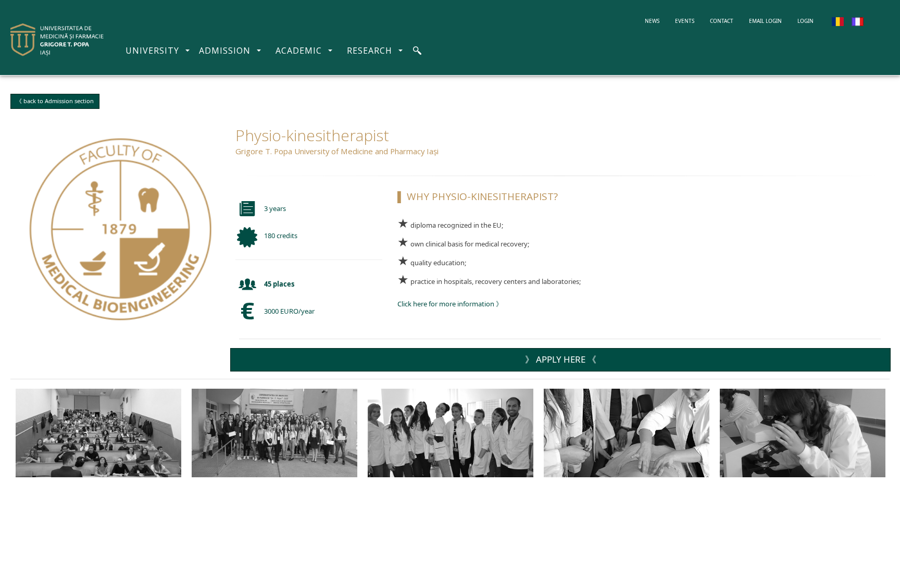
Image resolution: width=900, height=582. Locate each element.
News (656, 20)
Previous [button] (31, 508)
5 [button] (861, 394)
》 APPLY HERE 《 (560, 359)
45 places (279, 284)
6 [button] (871, 394)
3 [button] (840, 394)
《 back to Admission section (55, 101)
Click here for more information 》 (450, 303)
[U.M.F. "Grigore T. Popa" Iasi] (57, 39)
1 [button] (819, 394)
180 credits (280, 235)
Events (684, 20)
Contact (721, 20)
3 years (275, 208)
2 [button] (829, 394)
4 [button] (850, 394)
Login (805, 20)
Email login (765, 20)
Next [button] (868, 508)
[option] (98, 433)
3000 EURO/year (289, 311)
